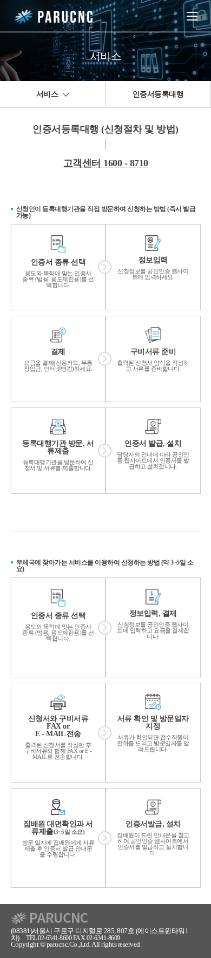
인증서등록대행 (158, 94)
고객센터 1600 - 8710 (105, 163)
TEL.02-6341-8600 (48, 938)
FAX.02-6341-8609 (96, 938)
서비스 (48, 94)
